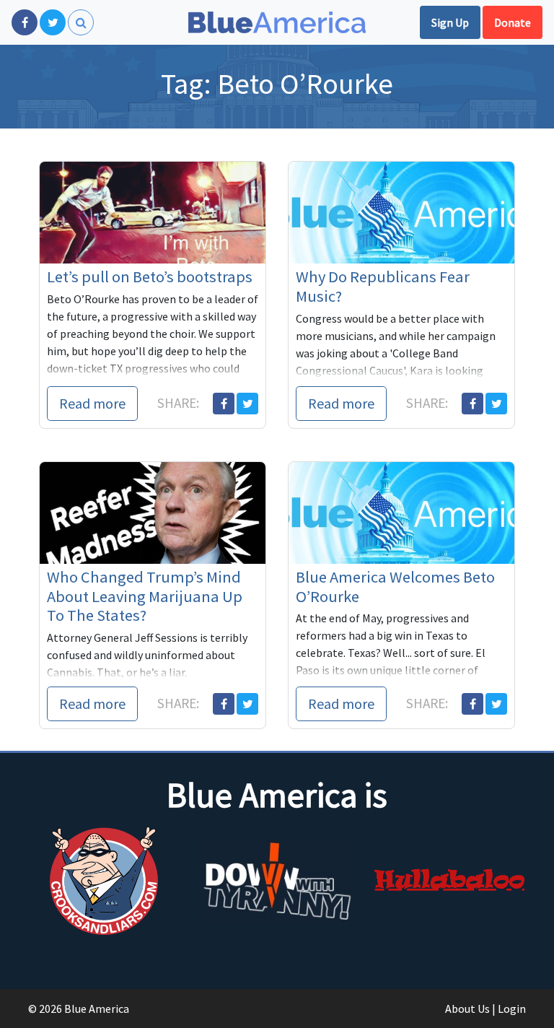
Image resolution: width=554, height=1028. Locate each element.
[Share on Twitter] (247, 403)
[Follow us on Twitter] (53, 22)
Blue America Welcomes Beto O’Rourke (395, 586)
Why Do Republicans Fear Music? (383, 286)
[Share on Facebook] (223, 403)
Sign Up (450, 22)
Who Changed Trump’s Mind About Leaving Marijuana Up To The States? (144, 596)
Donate (512, 22)
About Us (467, 1008)
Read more (92, 403)
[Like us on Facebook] (25, 22)
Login (512, 1008)
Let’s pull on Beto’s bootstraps (149, 276)
